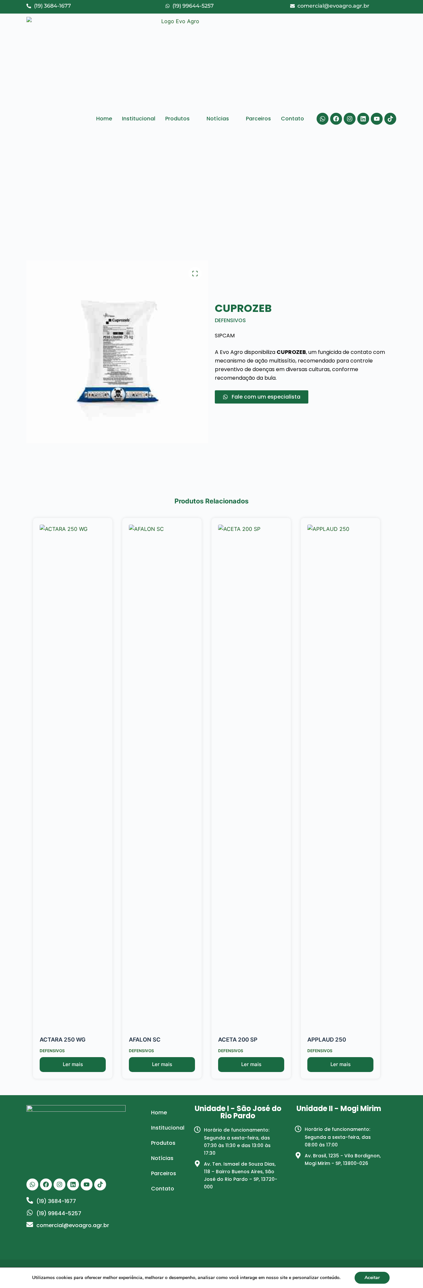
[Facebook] (336, 119)
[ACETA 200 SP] (251, 773)
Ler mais (73, 1064)
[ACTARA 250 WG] (73, 773)
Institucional (138, 118)
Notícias (218, 118)
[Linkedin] (363, 119)
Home (104, 118)
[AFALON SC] (162, 773)
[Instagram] (350, 119)
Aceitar (372, 1277)
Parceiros (258, 118)
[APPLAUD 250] (340, 773)
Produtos (177, 118)
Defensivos (230, 320)
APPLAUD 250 (326, 1039)
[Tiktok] (390, 119)
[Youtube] (377, 119)
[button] (181, 118)
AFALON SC (145, 1039)
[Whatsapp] (322, 119)
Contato (292, 118)
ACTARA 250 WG (63, 1039)
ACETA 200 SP (237, 1039)
